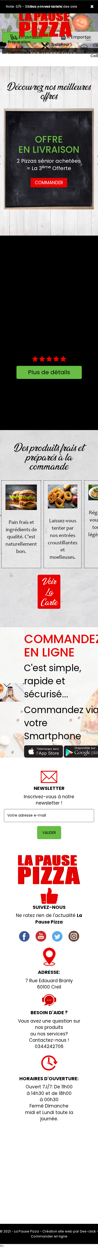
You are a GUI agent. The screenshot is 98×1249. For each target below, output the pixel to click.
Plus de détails (49, 372)
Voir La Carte (49, 592)
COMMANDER (49, 183)
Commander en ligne (49, 1236)
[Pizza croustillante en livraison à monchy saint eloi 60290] (46, 25)
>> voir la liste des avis (58, 6)
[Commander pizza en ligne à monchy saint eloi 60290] (83, 50)
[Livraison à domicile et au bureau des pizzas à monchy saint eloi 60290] (44, 47)
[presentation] (8, 159)
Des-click (88, 1231)
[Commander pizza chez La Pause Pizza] (49, 869)
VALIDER (49, 832)
